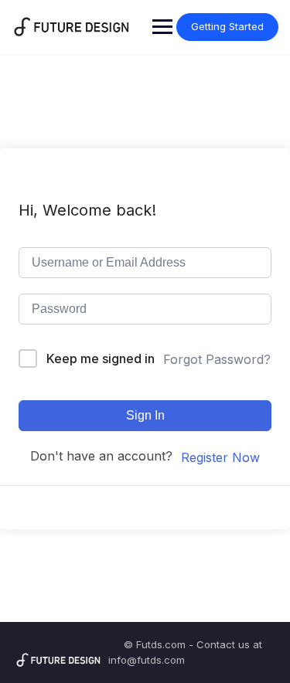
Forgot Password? (217, 359)
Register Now (220, 457)
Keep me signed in (100, 358)
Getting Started (227, 26)
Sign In (145, 415)
